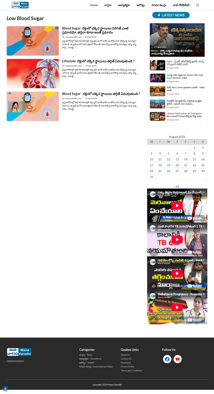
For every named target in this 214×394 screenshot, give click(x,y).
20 (177, 165)
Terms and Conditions (131, 370)
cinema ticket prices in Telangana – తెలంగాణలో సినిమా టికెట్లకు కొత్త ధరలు (185, 115)
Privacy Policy (127, 366)
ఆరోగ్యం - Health (86, 362)
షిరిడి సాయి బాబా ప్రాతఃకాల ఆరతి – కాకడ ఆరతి (185, 89)
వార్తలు (108, 5)
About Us (125, 354)
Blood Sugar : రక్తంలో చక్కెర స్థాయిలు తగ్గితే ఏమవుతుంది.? (101, 94)
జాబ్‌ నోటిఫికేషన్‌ (181, 5)
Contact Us (126, 358)
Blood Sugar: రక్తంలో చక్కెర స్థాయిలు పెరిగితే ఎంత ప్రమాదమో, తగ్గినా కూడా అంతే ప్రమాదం (95, 30)
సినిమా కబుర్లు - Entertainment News (96, 366)
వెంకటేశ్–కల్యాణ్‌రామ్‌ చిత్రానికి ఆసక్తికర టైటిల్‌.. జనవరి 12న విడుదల (184, 102)
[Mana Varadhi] (20, 5)
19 (168, 165)
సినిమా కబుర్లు (159, 5)
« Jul (176, 186)
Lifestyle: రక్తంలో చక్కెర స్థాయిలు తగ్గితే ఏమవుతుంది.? (98, 61)
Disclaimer (126, 362)
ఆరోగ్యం (141, 5)
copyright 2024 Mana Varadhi (107, 384)
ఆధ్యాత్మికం (124, 5)
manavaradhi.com (74, 37)
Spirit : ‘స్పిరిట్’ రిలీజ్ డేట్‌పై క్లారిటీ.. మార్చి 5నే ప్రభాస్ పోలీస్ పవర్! (185, 63)
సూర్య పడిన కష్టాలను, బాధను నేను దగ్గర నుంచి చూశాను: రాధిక (185, 76)
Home (94, 5)
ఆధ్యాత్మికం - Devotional (90, 358)
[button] (197, 5)
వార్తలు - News (85, 354)
